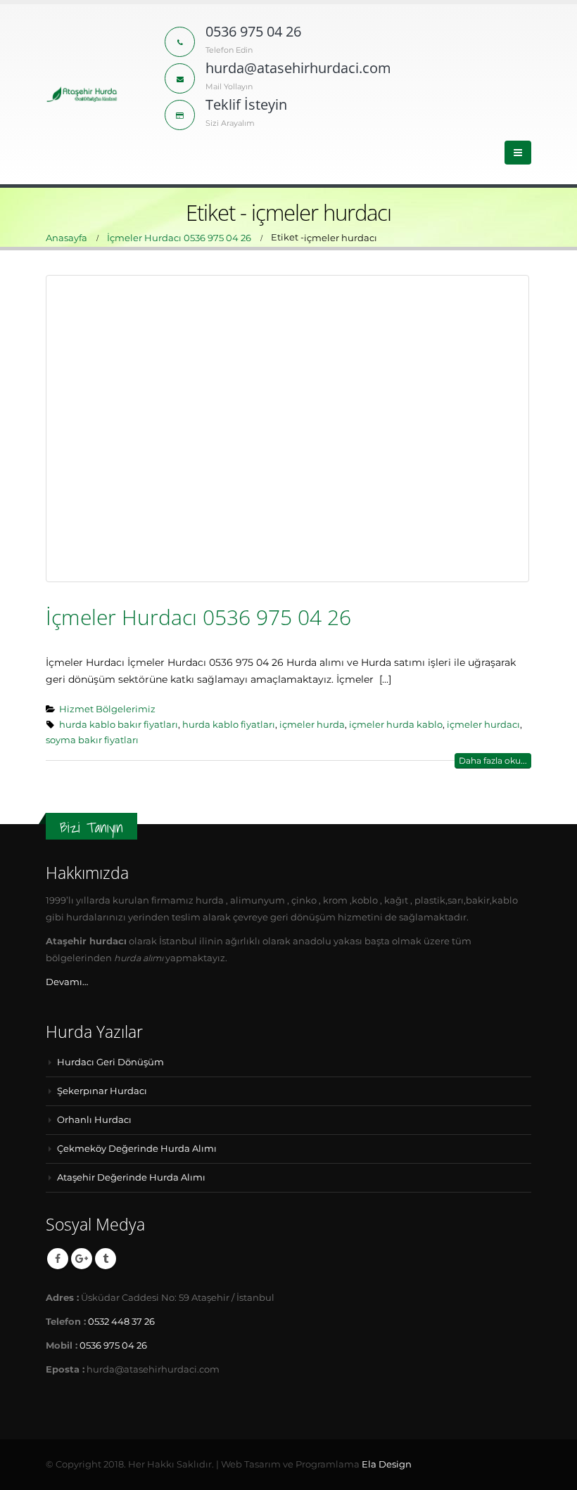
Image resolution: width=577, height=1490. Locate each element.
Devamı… (67, 982)
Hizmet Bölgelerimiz (107, 709)
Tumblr (105, 1258)
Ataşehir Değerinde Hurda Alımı (131, 1177)
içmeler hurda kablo (396, 724)
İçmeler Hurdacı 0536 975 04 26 (198, 617)
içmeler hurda (312, 724)
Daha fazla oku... (493, 760)
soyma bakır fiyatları (92, 740)
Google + (81, 1258)
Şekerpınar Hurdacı (102, 1091)
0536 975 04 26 (113, 1345)
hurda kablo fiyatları (228, 724)
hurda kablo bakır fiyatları (118, 724)
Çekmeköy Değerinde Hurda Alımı (137, 1148)
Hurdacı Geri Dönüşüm (110, 1062)
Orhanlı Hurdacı (94, 1120)
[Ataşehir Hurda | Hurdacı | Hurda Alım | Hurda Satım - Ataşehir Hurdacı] (82, 94)
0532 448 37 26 (121, 1321)
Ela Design (387, 1464)
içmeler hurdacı (483, 724)
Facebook (57, 1258)
